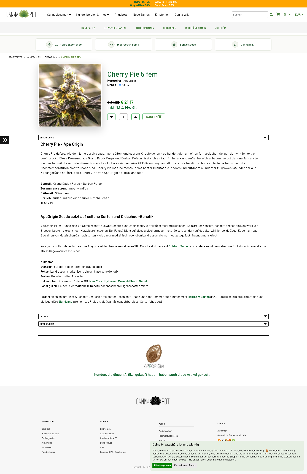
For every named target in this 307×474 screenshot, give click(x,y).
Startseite (15, 57)
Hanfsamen (88, 27)
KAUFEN (152, 116)
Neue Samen (141, 14)
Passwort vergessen (168, 436)
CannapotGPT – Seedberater (113, 452)
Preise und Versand (50, 433)
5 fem (125, 85)
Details (44, 316)
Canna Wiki (182, 14)
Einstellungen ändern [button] (185, 465)
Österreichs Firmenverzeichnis (231, 435)
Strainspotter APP (108, 438)
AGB (102, 447)
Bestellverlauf (165, 431)
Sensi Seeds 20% (164, 5)
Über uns (46, 429)
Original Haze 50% (140, 5)
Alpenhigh (222, 431)
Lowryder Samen (115, 27)
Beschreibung (47, 137)
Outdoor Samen (144, 27)
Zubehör (220, 27)
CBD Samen (169, 27)
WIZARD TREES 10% (166, 1)
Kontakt (162, 440)
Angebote (121, 14)
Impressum (47, 447)
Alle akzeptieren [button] (162, 465)
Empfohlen (162, 14)
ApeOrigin (51, 57)
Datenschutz (106, 443)
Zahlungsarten (48, 438)
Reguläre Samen (195, 27)
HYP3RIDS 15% (142, 1)
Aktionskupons (107, 433)
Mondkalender (48, 452)
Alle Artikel (47, 443)
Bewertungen (47, 324)
